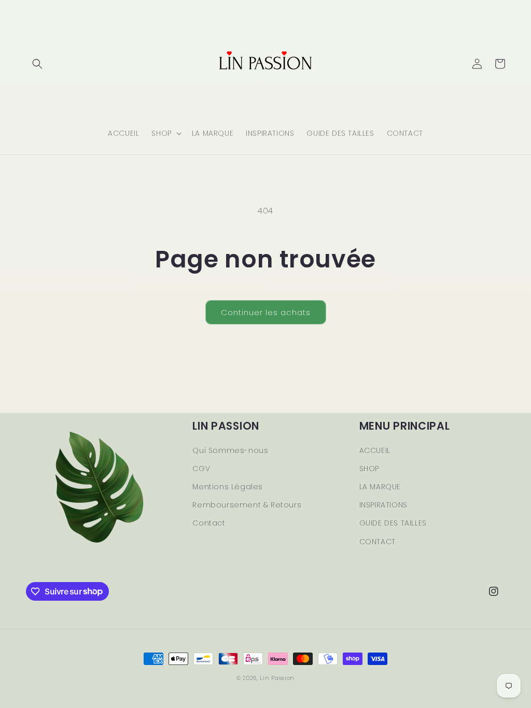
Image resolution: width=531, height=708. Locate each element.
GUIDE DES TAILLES (393, 523)
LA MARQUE (380, 487)
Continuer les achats (266, 312)
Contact (208, 523)
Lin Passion (277, 678)
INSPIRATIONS (383, 505)
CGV (201, 468)
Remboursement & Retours (246, 505)
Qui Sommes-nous (230, 450)
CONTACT (377, 541)
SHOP (369, 468)
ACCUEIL (374, 450)
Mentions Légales (227, 487)
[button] (37, 63)
